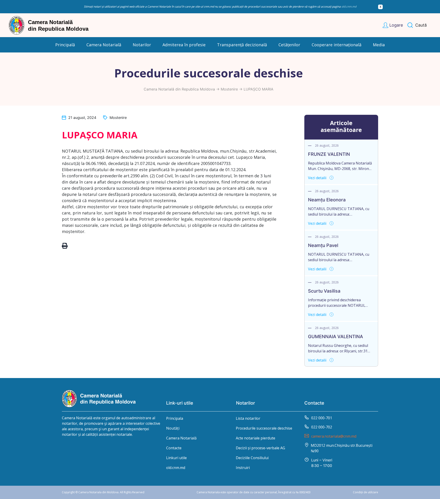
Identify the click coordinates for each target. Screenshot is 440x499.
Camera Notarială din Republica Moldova (179, 89)
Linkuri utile (176, 457)
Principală (65, 44)
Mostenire (229, 89)
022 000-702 (321, 427)
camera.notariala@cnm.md (333, 436)
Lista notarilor (248, 418)
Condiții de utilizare (365, 492)
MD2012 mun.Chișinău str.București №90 (341, 448)
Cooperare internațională (336, 44)
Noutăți (172, 428)
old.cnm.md (348, 6)
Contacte (174, 447)
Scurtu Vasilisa (324, 291)
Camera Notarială (181, 438)
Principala (174, 418)
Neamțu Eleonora (327, 200)
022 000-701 (321, 417)
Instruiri (243, 467)
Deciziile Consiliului (252, 457)
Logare (396, 25)
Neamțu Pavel (323, 245)
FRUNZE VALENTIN (329, 154)
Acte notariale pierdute (255, 438)
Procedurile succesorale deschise (264, 428)
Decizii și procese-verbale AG (260, 447)
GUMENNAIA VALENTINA (335, 336)
